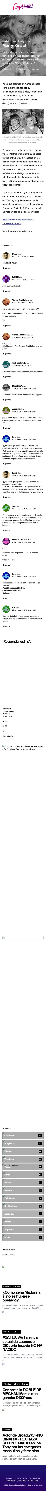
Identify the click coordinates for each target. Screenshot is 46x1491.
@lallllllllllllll (6, 263)
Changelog (34, 1478)
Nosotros (22, 1478)
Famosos (11, 1480)
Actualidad (7, 1429)
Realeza (25, 1384)
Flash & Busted (7, 736)
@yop (4, 445)
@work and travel (9, 309)
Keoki (4, 726)
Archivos (21, 1480)
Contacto (10, 1478)
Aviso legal (33, 1480)
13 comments (20, 69)
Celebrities (9, 41)
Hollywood (24, 41)
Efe (13, 607)
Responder (6, 268)
